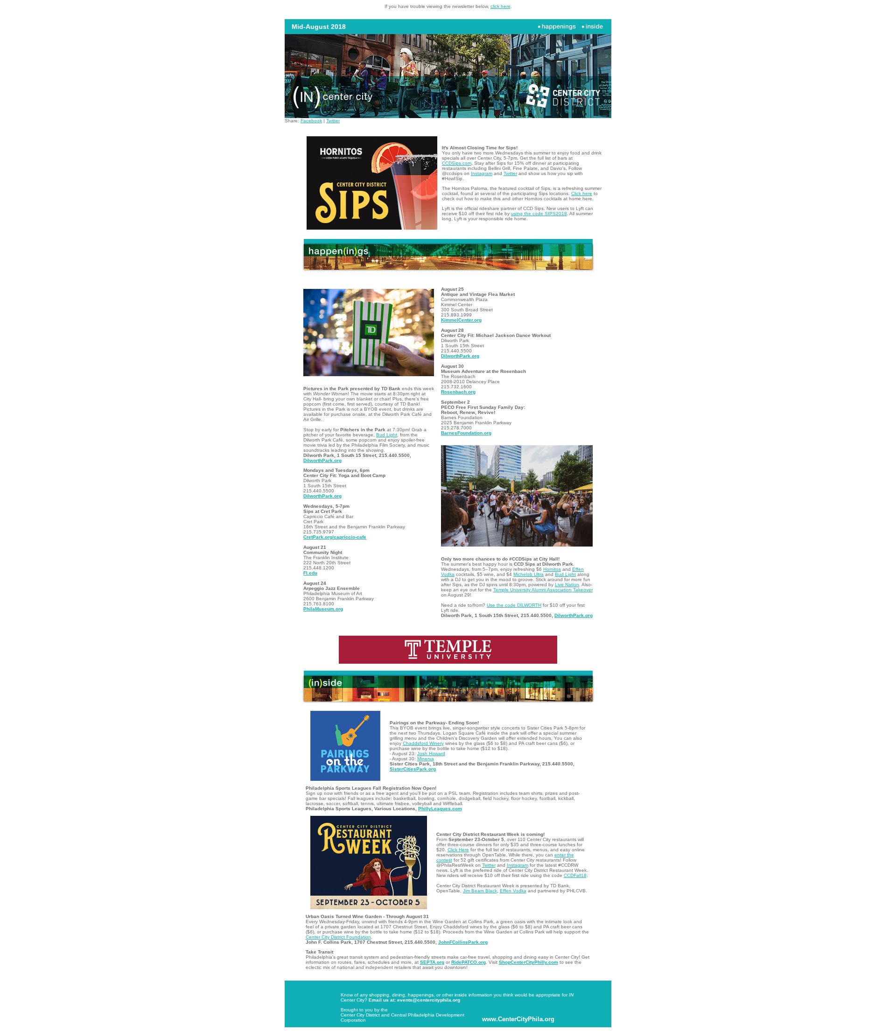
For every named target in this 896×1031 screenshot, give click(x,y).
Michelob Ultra (528, 574)
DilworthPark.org (322, 460)
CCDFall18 (575, 875)
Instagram (481, 173)
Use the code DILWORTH (514, 605)
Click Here (458, 849)
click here (500, 6)
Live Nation (567, 584)
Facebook (311, 120)
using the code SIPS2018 (539, 213)
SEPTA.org (432, 962)
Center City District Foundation (338, 937)
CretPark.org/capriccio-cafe (334, 537)
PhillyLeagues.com (440, 808)
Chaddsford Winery (423, 743)
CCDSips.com (456, 163)
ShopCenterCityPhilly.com (528, 962)
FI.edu (310, 572)
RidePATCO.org (468, 962)
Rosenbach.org (458, 391)
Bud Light (386, 434)
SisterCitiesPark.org (413, 768)
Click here (581, 193)
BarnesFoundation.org (466, 432)
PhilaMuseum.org (323, 608)
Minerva (425, 758)
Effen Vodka (513, 890)
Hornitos (552, 569)
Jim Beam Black (480, 890)
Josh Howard (431, 753)
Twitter (333, 120)
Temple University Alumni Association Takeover (543, 589)
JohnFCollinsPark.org (463, 942)
